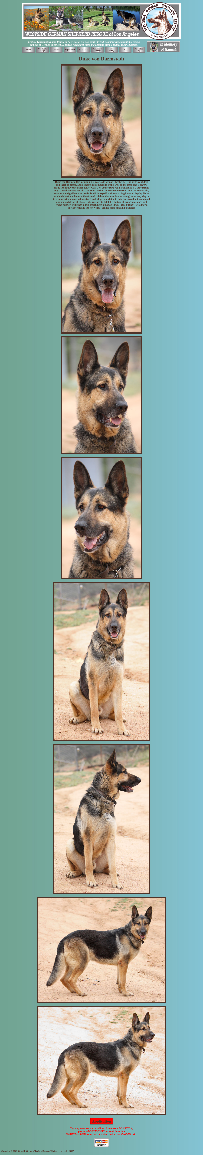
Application (101, 1121)
